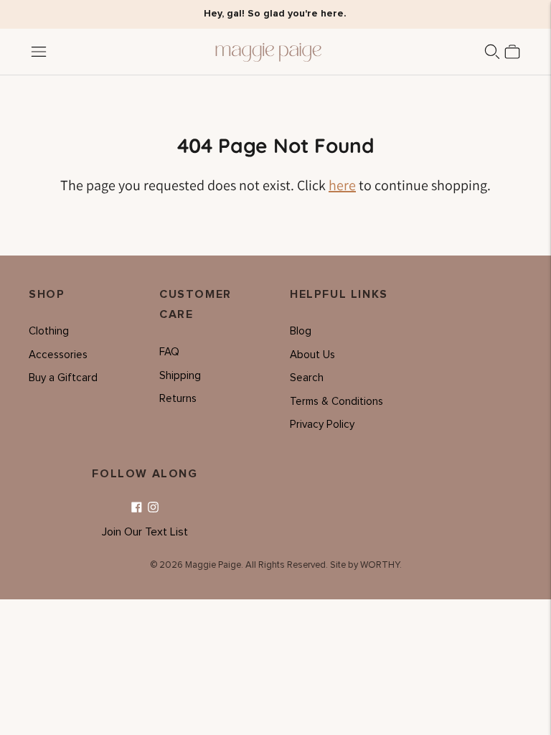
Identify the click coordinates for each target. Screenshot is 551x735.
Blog (300, 331)
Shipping (180, 375)
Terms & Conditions (336, 401)
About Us (312, 355)
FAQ (169, 352)
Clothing (49, 331)
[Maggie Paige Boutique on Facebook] (136, 508)
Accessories (58, 355)
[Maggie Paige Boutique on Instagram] (153, 508)
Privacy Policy (322, 424)
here (342, 185)
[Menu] (39, 51)
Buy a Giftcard (63, 378)
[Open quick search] (492, 51)
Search (307, 378)
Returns (178, 398)
